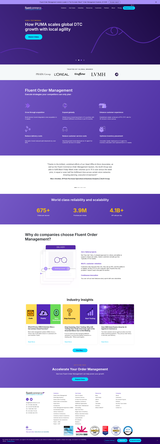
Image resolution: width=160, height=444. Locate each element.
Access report (114, 2)
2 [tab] (81, 60)
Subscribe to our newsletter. (41, 431)
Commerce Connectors (59, 413)
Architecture (57, 405)
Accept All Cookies (135, 440)
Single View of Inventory (81, 411)
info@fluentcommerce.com (33, 402)
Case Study (98, 397)
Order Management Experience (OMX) (63, 407)
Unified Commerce (80, 415)
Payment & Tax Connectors (61, 419)
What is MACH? (99, 407)
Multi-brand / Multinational (81, 405)
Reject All (122, 440)
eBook (97, 399)
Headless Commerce (80, 401)
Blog (96, 395)
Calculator (98, 403)
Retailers (77, 421)
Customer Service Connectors (61, 417)
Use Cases (72, 8)
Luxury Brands (78, 417)
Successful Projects (121, 399)
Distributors (78, 423)
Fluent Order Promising (59, 399)
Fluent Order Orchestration (60, 401)
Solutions (63, 8)
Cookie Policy (11, 441)
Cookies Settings (110, 440)
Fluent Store (57, 403)
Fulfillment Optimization (81, 403)
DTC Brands (78, 419)
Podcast (97, 405)
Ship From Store (79, 409)
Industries (81, 8)
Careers (118, 405)
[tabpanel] (80, 32)
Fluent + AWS (57, 421)
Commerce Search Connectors (61, 415)
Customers (98, 8)
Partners (106, 8)
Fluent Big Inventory (58, 397)
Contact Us (118, 407)
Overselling (78, 407)
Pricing (120, 8)
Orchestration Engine (59, 409)
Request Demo (129, 8)
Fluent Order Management (60, 395)
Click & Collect (79, 395)
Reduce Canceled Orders (81, 413)
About (113, 8)
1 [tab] (79, 60)
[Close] (157, 440)
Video (96, 401)
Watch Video (33, 37)
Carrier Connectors (58, 411)
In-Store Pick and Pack (81, 399)
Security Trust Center (121, 403)
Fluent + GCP (57, 423)
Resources (89, 8)
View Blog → (80, 350)
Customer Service (79, 397)
